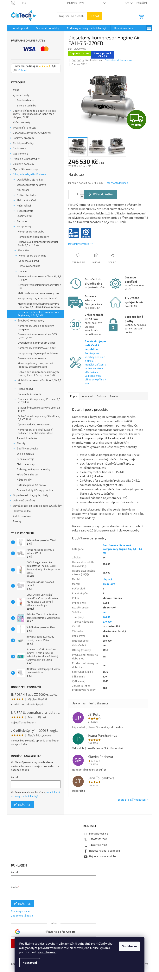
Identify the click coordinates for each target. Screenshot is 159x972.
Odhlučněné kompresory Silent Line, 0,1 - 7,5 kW (39, 418)
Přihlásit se (22, 804)
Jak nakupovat (75, 3)
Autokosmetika (22, 516)
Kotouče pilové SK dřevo (31, 485)
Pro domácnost (26, 100)
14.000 (106, 617)
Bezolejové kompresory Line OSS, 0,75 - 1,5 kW (38, 336)
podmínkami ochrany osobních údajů (35, 794)
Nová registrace (20, 911)
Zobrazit (22, 70)
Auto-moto (23, 221)
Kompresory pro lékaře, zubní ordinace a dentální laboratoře (35, 431)
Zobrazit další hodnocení (132, 800)
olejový (107, 579)
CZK (127, 3)
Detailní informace (78, 244)
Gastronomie (20, 154)
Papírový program (23, 138)
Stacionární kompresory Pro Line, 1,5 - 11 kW (40, 409)
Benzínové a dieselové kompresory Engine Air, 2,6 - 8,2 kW (38, 313)
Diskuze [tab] (101, 396)
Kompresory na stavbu (31, 232)
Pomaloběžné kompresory (33, 237)
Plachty (21, 443)
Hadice (23, 271)
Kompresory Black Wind (32, 256)
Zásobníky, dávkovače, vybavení (32, 133)
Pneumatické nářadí (29, 394)
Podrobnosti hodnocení (118, 60)
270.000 (107, 622)
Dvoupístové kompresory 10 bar (36, 343)
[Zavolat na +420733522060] (16, 3)
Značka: (79, 64)
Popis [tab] (73, 396)
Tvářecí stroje (25, 211)
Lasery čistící (24, 216)
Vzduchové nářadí (29, 261)
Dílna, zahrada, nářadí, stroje (29, 174)
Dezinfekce (19, 148)
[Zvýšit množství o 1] (82, 192)
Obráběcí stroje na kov (30, 180)
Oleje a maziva (25, 454)
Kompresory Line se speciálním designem (36, 327)
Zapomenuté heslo (22, 916)
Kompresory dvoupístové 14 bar (36, 348)
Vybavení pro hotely (24, 128)
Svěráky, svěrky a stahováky (33, 469)
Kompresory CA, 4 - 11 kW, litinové (37, 299)
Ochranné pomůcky (24, 501)
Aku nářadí (23, 190)
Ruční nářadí (24, 206)
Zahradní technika (27, 438)
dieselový (109, 584)
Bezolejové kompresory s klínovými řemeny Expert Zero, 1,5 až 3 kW (38, 373)
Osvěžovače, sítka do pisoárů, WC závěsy (37, 506)
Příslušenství (25, 389)
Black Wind (24, 250)
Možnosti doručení (118, 183)
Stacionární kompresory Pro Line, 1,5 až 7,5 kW (39, 400)
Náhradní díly (24, 480)
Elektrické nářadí (26, 200)
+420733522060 (98, 839)
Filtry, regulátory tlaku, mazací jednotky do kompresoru (35, 365)
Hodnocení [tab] (87, 396)
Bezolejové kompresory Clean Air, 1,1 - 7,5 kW (39, 278)
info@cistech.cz (98, 834)
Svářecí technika (26, 195)
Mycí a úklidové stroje (25, 169)
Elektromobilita (22, 511)
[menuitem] (19, 28)
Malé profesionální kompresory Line (38, 293)
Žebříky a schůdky (27, 449)
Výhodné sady (21, 95)
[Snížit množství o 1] (82, 196)
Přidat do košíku (103, 194)
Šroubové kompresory (31, 321)
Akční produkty (21, 122)
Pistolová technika (29, 266)
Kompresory (24, 226)
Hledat (94, 16)
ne (104, 612)
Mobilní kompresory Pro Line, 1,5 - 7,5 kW (39, 382)
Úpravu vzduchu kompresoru (34, 425)
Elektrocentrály (26, 464)
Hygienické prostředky (26, 159)
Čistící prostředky (23, 143)
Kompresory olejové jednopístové (38, 353)
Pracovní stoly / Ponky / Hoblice (35, 490)
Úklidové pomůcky (23, 164)
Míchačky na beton (27, 475)
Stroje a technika (26, 106)
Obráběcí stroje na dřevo (31, 185)
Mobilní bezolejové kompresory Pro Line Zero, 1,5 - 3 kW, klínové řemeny (39, 305)
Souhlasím (129, 946)
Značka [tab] (114, 396)
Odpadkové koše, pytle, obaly (30, 495)
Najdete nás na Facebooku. (104, 851)
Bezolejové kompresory (32, 358)
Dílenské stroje (25, 459)
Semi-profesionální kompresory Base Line (39, 286)
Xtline (16, 90)
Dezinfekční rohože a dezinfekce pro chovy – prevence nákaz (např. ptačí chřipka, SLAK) (34, 114)
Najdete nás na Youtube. (103, 856)
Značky (17, 521)
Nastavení (29, 963)
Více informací (47, 952)
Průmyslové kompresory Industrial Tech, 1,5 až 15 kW (38, 243)
